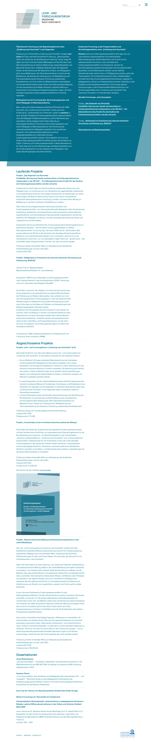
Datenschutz (36, 735)
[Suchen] (139, 5)
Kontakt (19, 735)
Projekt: (102, 109)
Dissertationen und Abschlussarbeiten (94, 130)
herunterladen (45, 470)
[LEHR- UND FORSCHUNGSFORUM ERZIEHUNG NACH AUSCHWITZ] (56, 19)
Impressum (27, 735)
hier (76, 691)
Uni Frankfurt (127, 733)
